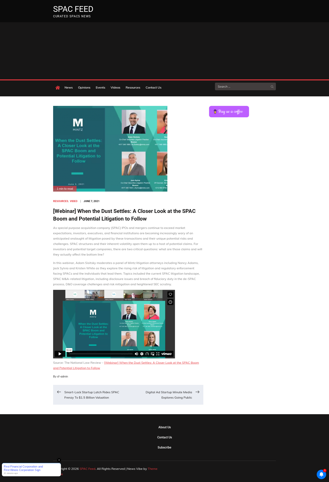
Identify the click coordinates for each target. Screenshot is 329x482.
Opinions (84, 87)
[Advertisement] (164, 51)
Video (73, 201)
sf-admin (62, 376)
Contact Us (153, 87)
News (69, 87)
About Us (164, 427)
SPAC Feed (73, 9)
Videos (115, 87)
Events (100, 87)
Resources (133, 87)
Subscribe (164, 447)
